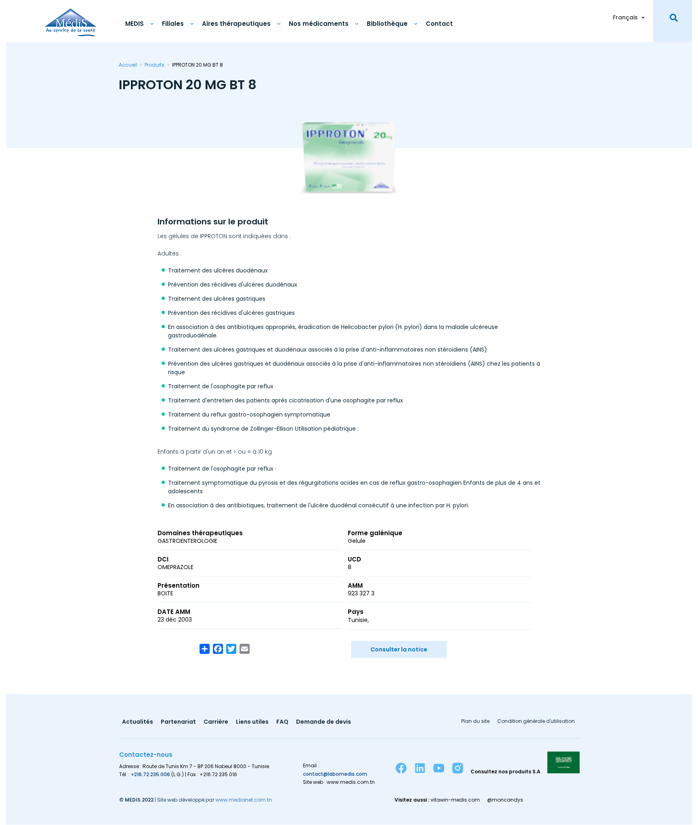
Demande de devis (323, 722)
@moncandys (505, 800)
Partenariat (178, 722)
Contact (439, 23)
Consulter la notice (398, 649)
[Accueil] (70, 18)
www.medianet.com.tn (243, 799)
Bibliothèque (387, 23)
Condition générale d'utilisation (536, 721)
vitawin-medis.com (455, 800)
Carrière (216, 722)
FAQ (282, 722)
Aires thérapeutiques (236, 23)
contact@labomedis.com (335, 774)
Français (625, 17)
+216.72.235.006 (150, 774)
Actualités (137, 722)
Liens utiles (252, 722)
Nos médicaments (319, 23)
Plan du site (475, 721)
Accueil (128, 64)
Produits (154, 64)
